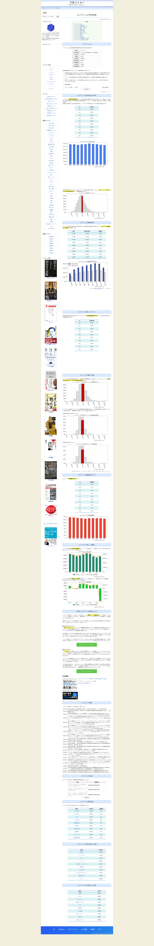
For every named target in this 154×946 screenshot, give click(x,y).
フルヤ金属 (79, 911)
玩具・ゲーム (51, 165)
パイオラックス (76, 834)
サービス (51, 181)
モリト (81, 858)
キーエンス (51, 88)
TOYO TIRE (81, 869)
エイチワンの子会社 (78, 35)
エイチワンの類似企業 (79, 37)
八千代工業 (76, 811)
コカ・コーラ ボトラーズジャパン (50, 523)
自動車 (51, 149)
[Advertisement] (85, 179)
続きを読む (86, 89)
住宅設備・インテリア (51, 224)
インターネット (51, 132)
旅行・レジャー (51, 177)
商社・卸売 (51, 228)
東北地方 (51, 238)
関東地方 (51, 245)
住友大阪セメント (51, 300)
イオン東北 (50, 412)
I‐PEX (80, 896)
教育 (51, 156)
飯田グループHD (79, 902)
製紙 (51, 200)
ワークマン (51, 70)
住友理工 (81, 852)
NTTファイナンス (51, 277)
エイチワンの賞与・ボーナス (80, 27)
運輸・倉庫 (51, 217)
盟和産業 (77, 831)
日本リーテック (80, 913)
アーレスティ (80, 899)
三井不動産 (50, 457)
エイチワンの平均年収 (79, 25)
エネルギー (51, 191)
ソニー (51, 67)
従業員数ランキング (51, 110)
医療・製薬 (51, 160)
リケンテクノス (81, 855)
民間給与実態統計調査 (98, 288)
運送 (51, 212)
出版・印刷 (51, 146)
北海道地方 (51, 236)
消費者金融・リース (51, 130)
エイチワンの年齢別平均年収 (80, 26)
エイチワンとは (77, 23)
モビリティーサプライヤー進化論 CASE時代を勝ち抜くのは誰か (92, 678)
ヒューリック (51, 546)
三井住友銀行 (51, 480)
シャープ (51, 86)
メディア (51, 137)
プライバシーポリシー (73, 929)
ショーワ (81, 861)
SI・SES (51, 142)
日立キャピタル (50, 390)
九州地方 (51, 253)
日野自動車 (50, 501)
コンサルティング (51, 172)
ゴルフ (51, 184)
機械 (51, 151)
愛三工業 (77, 814)
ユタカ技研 (76, 819)
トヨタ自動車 (51, 366)
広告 (51, 139)
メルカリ (51, 72)
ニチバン (81, 878)
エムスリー (51, 84)
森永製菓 (51, 435)
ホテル (51, 179)
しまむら (51, 77)
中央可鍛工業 (76, 828)
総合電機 (51, 205)
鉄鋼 (51, 195)
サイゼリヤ (51, 74)
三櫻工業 (77, 825)
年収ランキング (102, 190)
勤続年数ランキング (51, 115)
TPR (80, 905)
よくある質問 (84, 929)
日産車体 (81, 866)
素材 (64, 442)
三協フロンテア (80, 919)
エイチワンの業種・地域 (79, 29)
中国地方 (51, 241)
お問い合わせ (61, 929)
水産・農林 (51, 188)
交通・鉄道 (51, 214)
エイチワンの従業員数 (79, 30)
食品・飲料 (51, 186)
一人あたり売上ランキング (51, 103)
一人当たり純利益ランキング (74, 580)
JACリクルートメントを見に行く (87, 644)
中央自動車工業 (76, 837)
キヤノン (51, 322)
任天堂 (51, 79)
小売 (51, 226)
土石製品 (51, 198)
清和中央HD (81, 875)
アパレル (51, 158)
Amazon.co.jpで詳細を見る (84, 683)
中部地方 (51, 248)
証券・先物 (51, 125)
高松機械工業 (76, 822)
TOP (54, 929)
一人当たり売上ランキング (70, 550)
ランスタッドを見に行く (87, 671)
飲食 (51, 174)
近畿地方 (51, 243)
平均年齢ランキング (51, 113)
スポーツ (51, 167)
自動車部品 (65, 413)
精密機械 (51, 210)
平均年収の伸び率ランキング (51, 99)
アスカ (76, 817)
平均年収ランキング (51, 96)
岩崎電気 (80, 908)
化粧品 (51, 163)
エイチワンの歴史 (78, 34)
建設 (51, 219)
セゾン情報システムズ (51, 344)
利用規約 (92, 929)
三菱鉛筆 (80, 893)
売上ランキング (83, 548)
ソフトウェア (51, 135)
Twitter (99, 929)
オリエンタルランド (51, 81)
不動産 (51, 221)
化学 (51, 193)
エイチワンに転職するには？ (80, 33)
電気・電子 (51, 207)
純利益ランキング (84, 578)
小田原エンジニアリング (81, 864)
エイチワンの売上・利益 (79, 31)
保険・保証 (51, 128)
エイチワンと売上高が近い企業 (81, 39)
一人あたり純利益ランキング (51, 108)
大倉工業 (80, 916)
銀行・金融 (51, 123)
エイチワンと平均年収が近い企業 (81, 38)
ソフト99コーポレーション (81, 872)
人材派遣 (51, 170)
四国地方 (51, 250)
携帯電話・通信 (51, 144)
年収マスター (77, 2)
